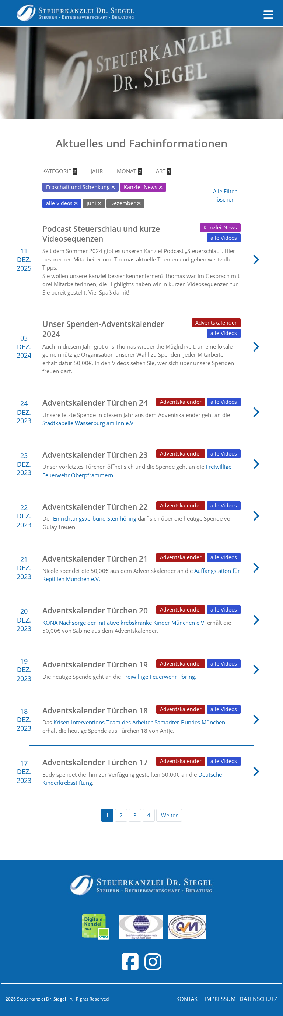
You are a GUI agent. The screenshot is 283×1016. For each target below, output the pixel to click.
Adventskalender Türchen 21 (95, 558)
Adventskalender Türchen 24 (95, 403)
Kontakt (188, 998)
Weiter (169, 815)
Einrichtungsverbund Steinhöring (94, 518)
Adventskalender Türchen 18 (95, 710)
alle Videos (223, 238)
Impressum (220, 998)
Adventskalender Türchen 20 (95, 610)
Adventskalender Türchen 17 (95, 762)
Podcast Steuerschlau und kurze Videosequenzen (101, 234)
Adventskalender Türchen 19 (95, 664)
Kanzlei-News (220, 227)
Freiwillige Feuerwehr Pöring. (159, 676)
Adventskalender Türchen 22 (95, 507)
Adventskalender (216, 323)
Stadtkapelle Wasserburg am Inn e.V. (88, 423)
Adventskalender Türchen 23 (95, 455)
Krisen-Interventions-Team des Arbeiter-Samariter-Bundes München (139, 722)
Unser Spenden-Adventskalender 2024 (103, 329)
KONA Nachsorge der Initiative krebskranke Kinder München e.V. (124, 622)
